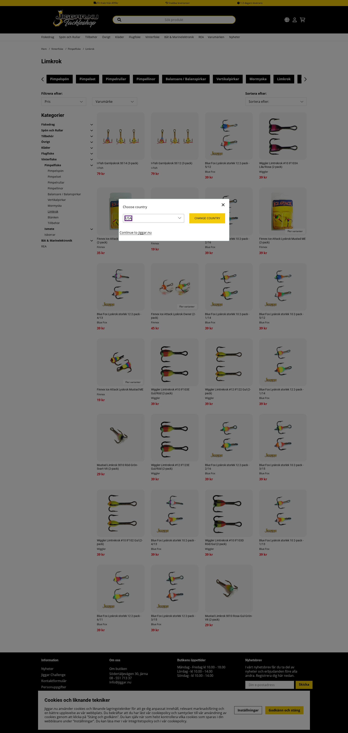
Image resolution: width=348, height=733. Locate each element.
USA (128, 218)
